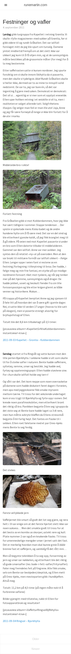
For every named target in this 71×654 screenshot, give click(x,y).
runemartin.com (35, 5)
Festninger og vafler (27, 22)
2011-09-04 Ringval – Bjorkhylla (21, 621)
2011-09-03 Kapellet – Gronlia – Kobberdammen (31, 340)
